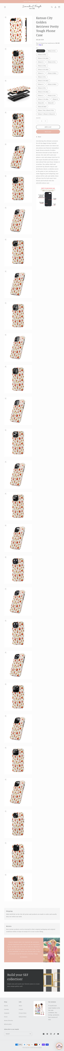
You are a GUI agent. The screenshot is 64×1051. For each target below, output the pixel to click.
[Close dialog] (60, 506)
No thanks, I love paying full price (17, 534)
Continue (17, 529)
